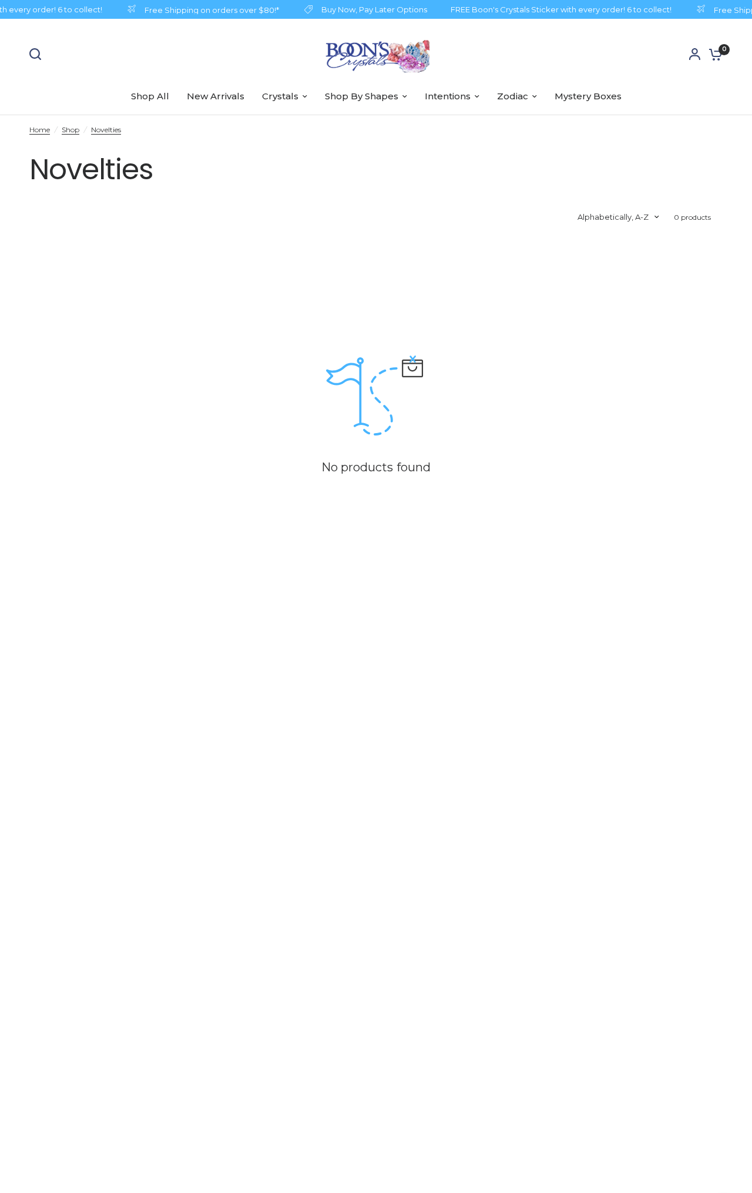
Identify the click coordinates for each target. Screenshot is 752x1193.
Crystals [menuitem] (280, 96)
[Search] (38, 54)
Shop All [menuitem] (150, 96)
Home (39, 129)
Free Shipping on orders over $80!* (208, 9)
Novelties (106, 129)
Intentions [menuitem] (448, 96)
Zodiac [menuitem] (512, 96)
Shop (70, 129)
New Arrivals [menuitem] (215, 96)
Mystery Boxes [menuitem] (588, 96)
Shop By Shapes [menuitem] (361, 96)
